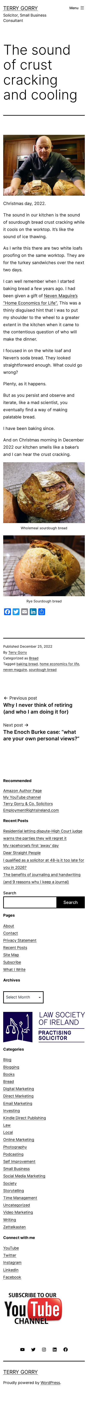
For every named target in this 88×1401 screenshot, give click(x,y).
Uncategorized (16, 1205)
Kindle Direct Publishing (24, 1118)
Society (10, 1183)
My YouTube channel (22, 797)
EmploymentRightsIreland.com (31, 810)
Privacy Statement (20, 940)
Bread (33, 658)
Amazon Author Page (22, 790)
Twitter (9, 1255)
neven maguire (15, 669)
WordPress (50, 1382)
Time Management (20, 1198)
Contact (10, 933)
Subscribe (12, 962)
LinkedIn (11, 1270)
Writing (9, 1220)
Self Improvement (19, 1161)
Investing (11, 1110)
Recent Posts (15, 947)
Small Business (16, 1168)
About (8, 926)
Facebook (12, 1277)
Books (9, 1074)
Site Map (11, 955)
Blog (7, 1059)
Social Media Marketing (24, 1176)
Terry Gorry (20, 8)
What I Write (14, 969)
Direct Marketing (18, 1096)
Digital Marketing (18, 1089)
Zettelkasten (14, 1227)
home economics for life (59, 664)
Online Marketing (18, 1139)
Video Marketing (18, 1212)
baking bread (27, 664)
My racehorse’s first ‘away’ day (31, 845)
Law (7, 1125)
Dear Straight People (22, 853)
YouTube (11, 1248)
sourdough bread (43, 669)
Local (8, 1132)
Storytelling (13, 1190)
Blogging (11, 1067)
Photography (15, 1147)
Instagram (12, 1262)
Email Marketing (17, 1103)
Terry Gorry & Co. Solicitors (28, 803)
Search (9, 893)
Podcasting (13, 1154)
